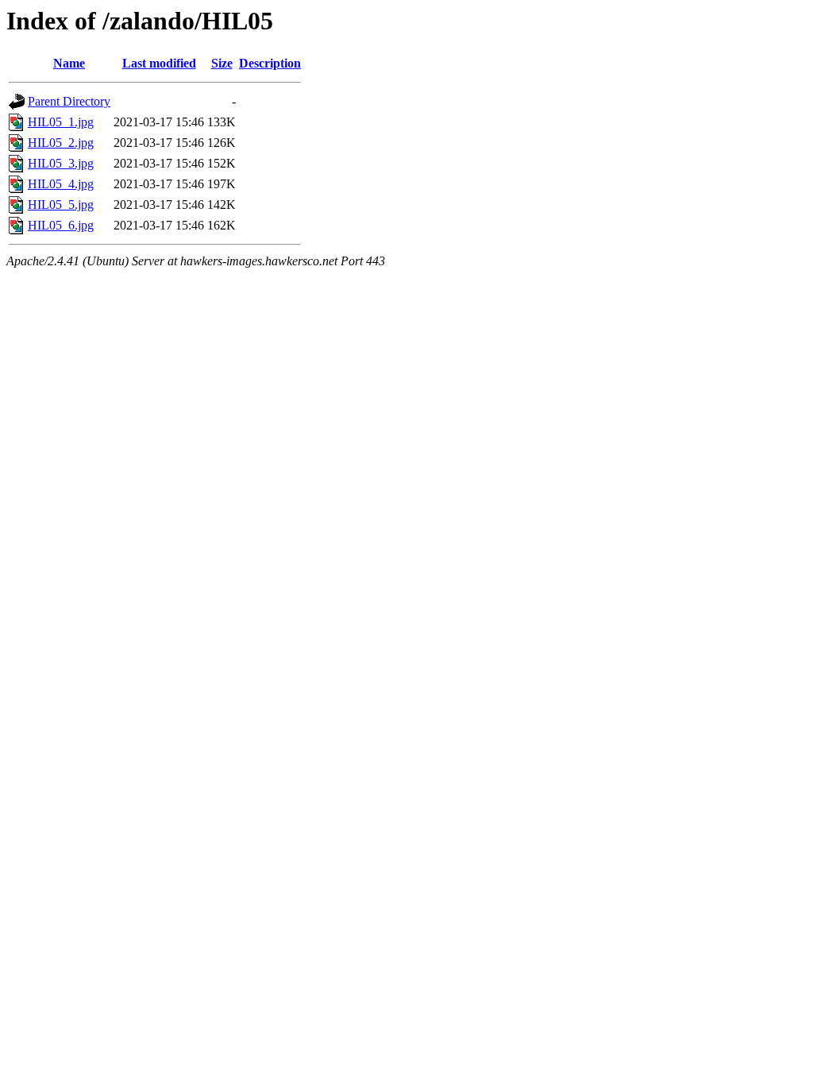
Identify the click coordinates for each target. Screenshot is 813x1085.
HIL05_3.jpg (61, 163)
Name (69, 63)
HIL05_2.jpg (61, 142)
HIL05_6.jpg (61, 225)
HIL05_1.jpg (61, 122)
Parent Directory (69, 101)
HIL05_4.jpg (61, 184)
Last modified (159, 63)
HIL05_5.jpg (61, 204)
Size (222, 63)
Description (270, 63)
